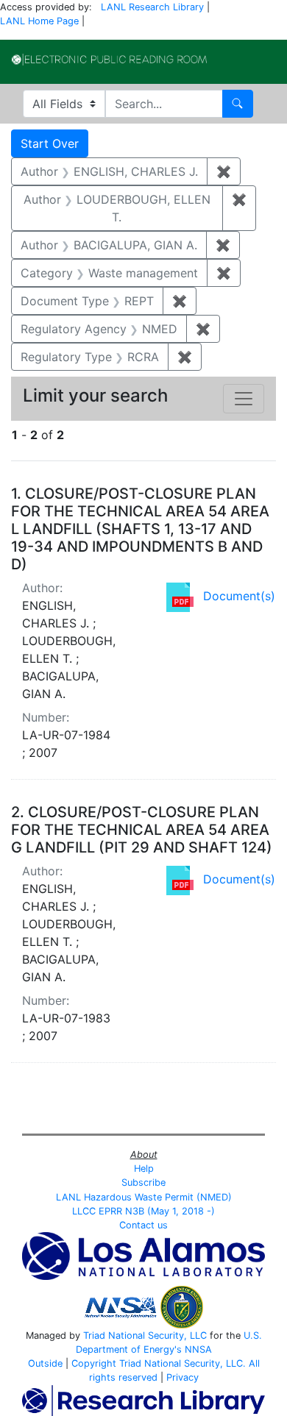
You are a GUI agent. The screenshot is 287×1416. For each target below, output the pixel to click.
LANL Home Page (39, 20)
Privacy (182, 1377)
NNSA (198, 1349)
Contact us (143, 1225)
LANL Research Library (152, 7)
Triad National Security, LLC (145, 1335)
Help (144, 1168)
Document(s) (239, 595)
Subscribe (143, 1182)
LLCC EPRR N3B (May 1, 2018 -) (143, 1211)
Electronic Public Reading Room (109, 59)
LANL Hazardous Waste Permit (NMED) (144, 1197)
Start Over (50, 143)
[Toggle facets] (243, 398)
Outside (45, 1363)
